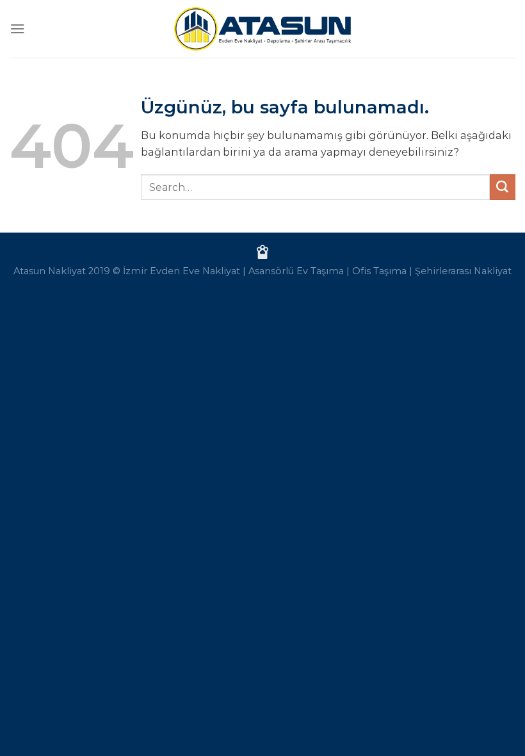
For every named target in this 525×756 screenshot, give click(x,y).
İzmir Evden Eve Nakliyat (181, 271)
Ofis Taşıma (379, 271)
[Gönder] (502, 187)
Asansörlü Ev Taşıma (296, 271)
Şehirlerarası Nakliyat (463, 271)
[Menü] (18, 28)
